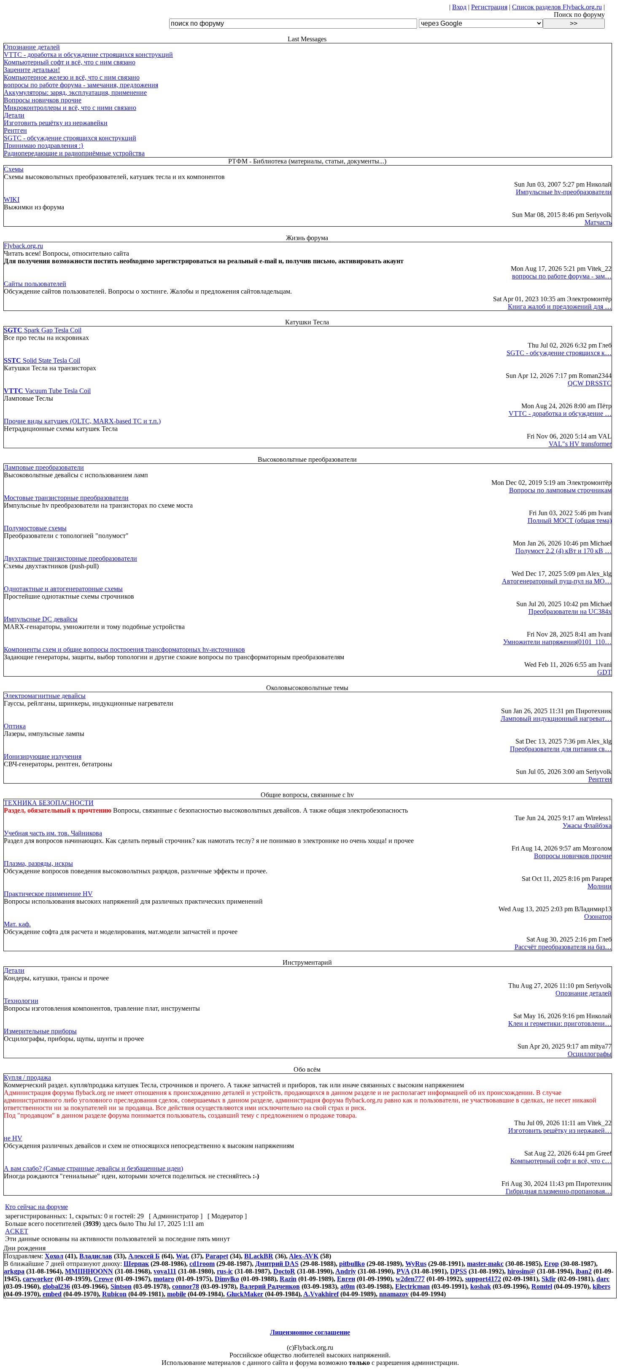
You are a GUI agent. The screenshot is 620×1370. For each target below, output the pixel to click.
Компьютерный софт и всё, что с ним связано (69, 62)
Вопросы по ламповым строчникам (560, 490)
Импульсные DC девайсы (41, 619)
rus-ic (225, 1271)
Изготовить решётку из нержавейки (56, 122)
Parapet (216, 1256)
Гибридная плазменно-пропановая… (559, 1191)
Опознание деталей (32, 47)
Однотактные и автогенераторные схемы (63, 588)
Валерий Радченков (270, 1286)
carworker (38, 1278)
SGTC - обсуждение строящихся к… (559, 352)
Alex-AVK (303, 1256)
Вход (459, 7)
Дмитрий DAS (277, 1263)
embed (52, 1294)
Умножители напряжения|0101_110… (557, 641)
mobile (176, 1294)
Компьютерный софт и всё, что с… (561, 1160)
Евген (346, 1278)
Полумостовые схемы (35, 528)
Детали (14, 115)
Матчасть (598, 222)
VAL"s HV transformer (580, 443)
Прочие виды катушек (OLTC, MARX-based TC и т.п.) (82, 421)
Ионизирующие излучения (42, 756)
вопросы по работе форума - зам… (562, 276)
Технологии (21, 1000)
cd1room (202, 1263)
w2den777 (410, 1278)
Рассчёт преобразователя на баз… (563, 946)
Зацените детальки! (32, 69)
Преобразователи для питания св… (561, 748)
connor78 (185, 1286)
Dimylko (227, 1278)
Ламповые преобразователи (44, 467)
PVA (403, 1271)
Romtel (541, 1286)
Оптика (15, 726)
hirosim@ (521, 1271)
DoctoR (284, 1271)
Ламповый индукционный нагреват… (556, 718)
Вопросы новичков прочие (42, 100)
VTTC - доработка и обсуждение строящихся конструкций (88, 54)
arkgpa (14, 1271)
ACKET (16, 1231)
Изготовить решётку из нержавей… (560, 1130)
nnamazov (394, 1294)
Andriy (345, 1271)
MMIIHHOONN (89, 1271)
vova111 (165, 1271)
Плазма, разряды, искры (38, 863)
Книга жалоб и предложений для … (560, 306)
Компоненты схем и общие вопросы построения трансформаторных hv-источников (124, 649)
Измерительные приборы (40, 1031)
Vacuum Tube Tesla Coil (47, 390)
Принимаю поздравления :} (44, 145)
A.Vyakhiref (321, 1294)
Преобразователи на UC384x (570, 611)
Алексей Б (144, 1256)
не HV (13, 1138)
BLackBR (258, 1256)
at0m (347, 1286)
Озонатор (598, 916)
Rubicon (114, 1294)
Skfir (549, 1278)
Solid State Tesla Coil (42, 360)
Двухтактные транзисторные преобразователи (70, 558)
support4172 (483, 1278)
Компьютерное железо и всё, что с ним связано (72, 77)
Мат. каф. (17, 924)
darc (602, 1278)
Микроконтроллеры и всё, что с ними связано (70, 107)
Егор (551, 1263)
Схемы (14, 169)
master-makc (485, 1263)
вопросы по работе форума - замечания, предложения (81, 84)
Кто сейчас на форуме (36, 1206)
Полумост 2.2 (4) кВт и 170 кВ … (563, 550)
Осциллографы (590, 1053)
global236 (56, 1286)
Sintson (121, 1286)
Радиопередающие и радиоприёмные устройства (74, 153)
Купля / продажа (27, 1077)
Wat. (182, 1256)
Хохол (54, 1256)
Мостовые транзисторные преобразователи (66, 497)
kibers (601, 1286)
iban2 (584, 1271)
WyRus (415, 1263)
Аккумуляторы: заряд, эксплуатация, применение (75, 92)
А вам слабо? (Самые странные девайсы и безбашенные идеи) (93, 1168)
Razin (288, 1278)
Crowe (103, 1278)
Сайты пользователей (35, 283)
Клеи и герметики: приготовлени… (560, 1023)
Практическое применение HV (48, 893)
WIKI (11, 199)
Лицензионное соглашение (310, 1332)
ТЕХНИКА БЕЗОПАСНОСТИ (49, 802)
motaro (164, 1278)
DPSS (458, 1271)
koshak (480, 1286)
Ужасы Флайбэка (587, 825)
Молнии (600, 886)
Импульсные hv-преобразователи (564, 191)
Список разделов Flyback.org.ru (557, 7)
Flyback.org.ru (23, 245)
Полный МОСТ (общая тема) (570, 520)
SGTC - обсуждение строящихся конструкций (70, 138)
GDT (604, 672)
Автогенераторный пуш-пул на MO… (557, 581)
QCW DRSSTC (590, 383)
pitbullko (352, 1263)
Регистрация (489, 7)
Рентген (15, 130)
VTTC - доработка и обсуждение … (560, 413)
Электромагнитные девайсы (45, 695)
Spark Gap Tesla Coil (42, 330)
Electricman (412, 1286)
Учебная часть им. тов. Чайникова (53, 833)
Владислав (95, 1256)
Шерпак (136, 1263)
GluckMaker (244, 1294)
